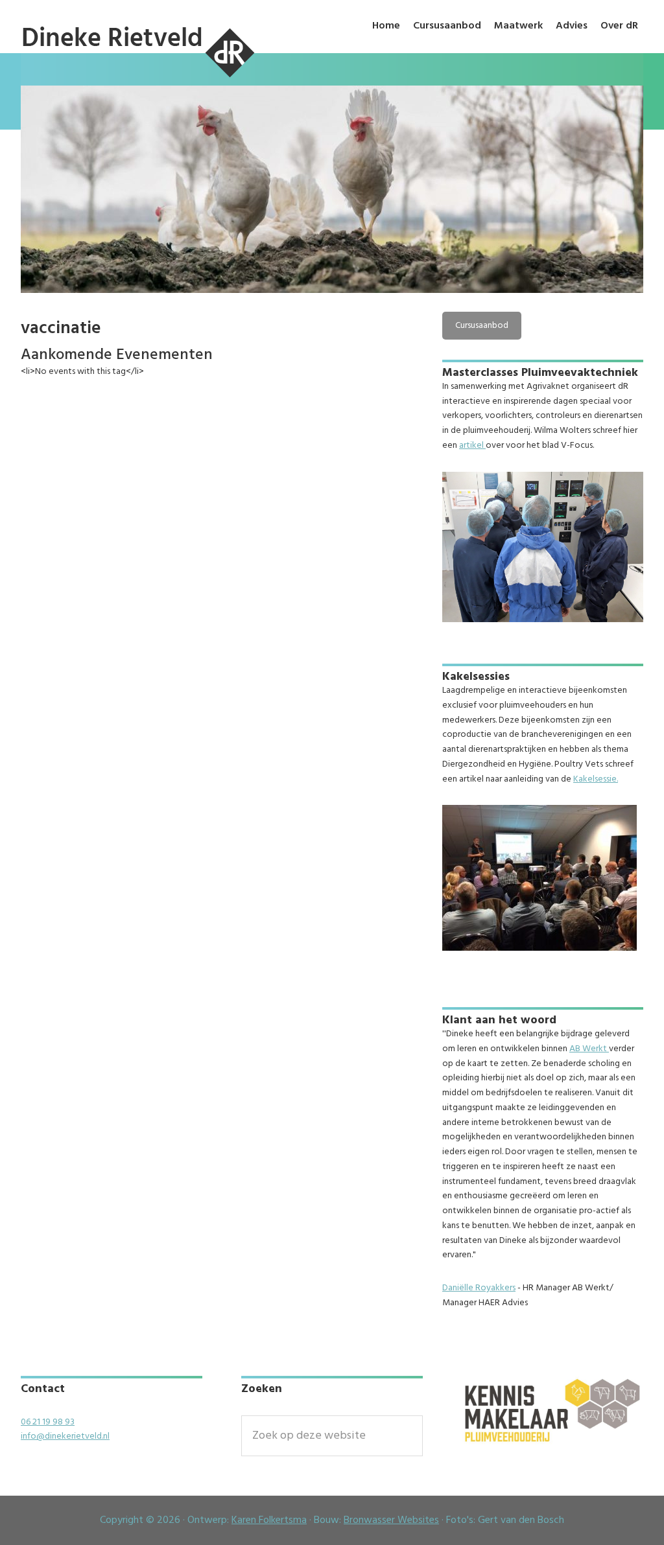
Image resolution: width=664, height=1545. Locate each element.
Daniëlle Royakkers (479, 1288)
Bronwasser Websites (391, 1520)
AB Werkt (589, 1048)
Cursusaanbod (481, 325)
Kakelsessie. (595, 779)
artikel (472, 445)
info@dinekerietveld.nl (65, 1436)
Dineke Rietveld (138, 79)
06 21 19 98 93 (48, 1422)
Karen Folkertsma (269, 1520)
